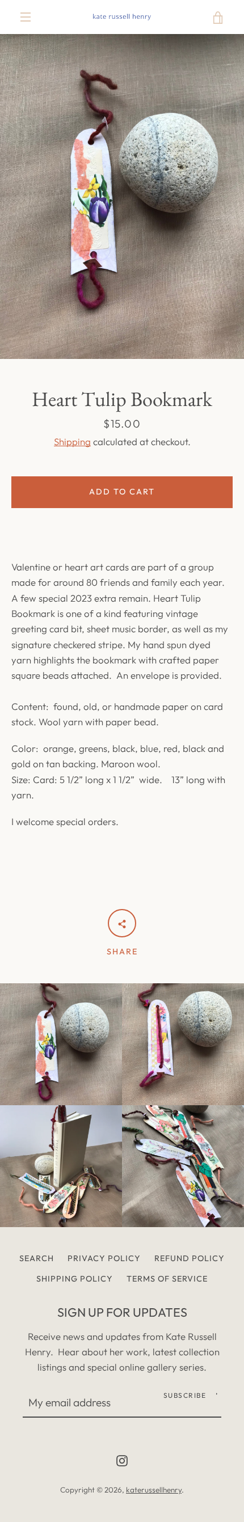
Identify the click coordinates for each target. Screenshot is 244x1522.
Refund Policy (189, 1258)
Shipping (72, 441)
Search (36, 1258)
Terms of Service (167, 1279)
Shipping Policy (74, 1279)
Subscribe (185, 1395)
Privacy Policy (104, 1258)
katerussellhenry (154, 1489)
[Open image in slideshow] (122, 196)
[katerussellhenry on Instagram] (122, 1459)
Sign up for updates (122, 1312)
